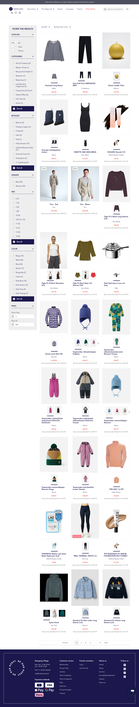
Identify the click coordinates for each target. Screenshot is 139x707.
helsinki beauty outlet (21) (24, 149)
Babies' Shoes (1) (22, 68)
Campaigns (70, 9)
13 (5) (18, 232)
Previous (65, 643)
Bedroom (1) (20, 76)
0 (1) (17, 199)
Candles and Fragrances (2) (21, 85)
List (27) (44, 27)
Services (102, 672)
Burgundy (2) (21, 272)
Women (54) (20, 186)
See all (19, 109)
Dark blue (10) (21, 281)
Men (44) (19, 182)
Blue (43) (19, 264)
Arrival (101, 664)
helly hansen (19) (22, 144)
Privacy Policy (64, 668)
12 (100, 643)
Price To (14, 321)
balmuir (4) (20, 123)
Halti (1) (19, 139)
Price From (15, 313)
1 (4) (17, 203)
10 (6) (18, 215)
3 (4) (17, 211)
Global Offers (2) (22, 95)
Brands (60, 9)
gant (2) (19, 135)
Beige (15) (20, 256)
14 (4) (18, 236)
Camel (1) (19, 277)
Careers (101, 679)
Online (20, 51)
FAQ (61, 682)
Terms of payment (66, 679)
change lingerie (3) (23, 127)
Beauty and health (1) (24, 72)
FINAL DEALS (90, 9)
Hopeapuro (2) (21, 158)
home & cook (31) (23, 154)
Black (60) (19, 260)
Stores (101, 668)
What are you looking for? (115, 9)
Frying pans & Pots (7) (24, 91)
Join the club (83, 668)
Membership (64, 664)
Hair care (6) (20, 99)
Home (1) (19, 103)
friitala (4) (19, 131)
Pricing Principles (65, 690)
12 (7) (18, 228)
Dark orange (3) (22, 293)
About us (102, 682)
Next (106, 643)
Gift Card (63, 686)
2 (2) (17, 207)
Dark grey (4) (21, 289)
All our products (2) (23, 63)
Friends (79, 9)
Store (20, 47)
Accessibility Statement (107, 675)
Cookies (62, 672)
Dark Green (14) (22, 285)
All (19, 43)
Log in (81, 664)
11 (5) (18, 224)
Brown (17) (20, 268)
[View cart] (20, 13)
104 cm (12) (20, 220)
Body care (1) (21, 80)
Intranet (62, 693)
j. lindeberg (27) (22, 162)
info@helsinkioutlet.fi (42, 673)
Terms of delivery (65, 675)
